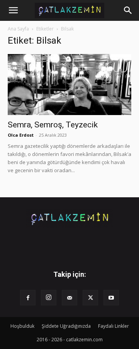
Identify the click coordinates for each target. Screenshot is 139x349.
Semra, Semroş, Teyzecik (53, 124)
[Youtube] (111, 297)
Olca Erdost (21, 135)
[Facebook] (28, 297)
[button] (13, 10)
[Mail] (69, 297)
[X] (90, 297)
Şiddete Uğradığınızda (66, 326)
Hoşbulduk (22, 326)
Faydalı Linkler (113, 326)
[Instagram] (48, 297)
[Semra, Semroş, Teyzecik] (69, 84)
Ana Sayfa (18, 28)
